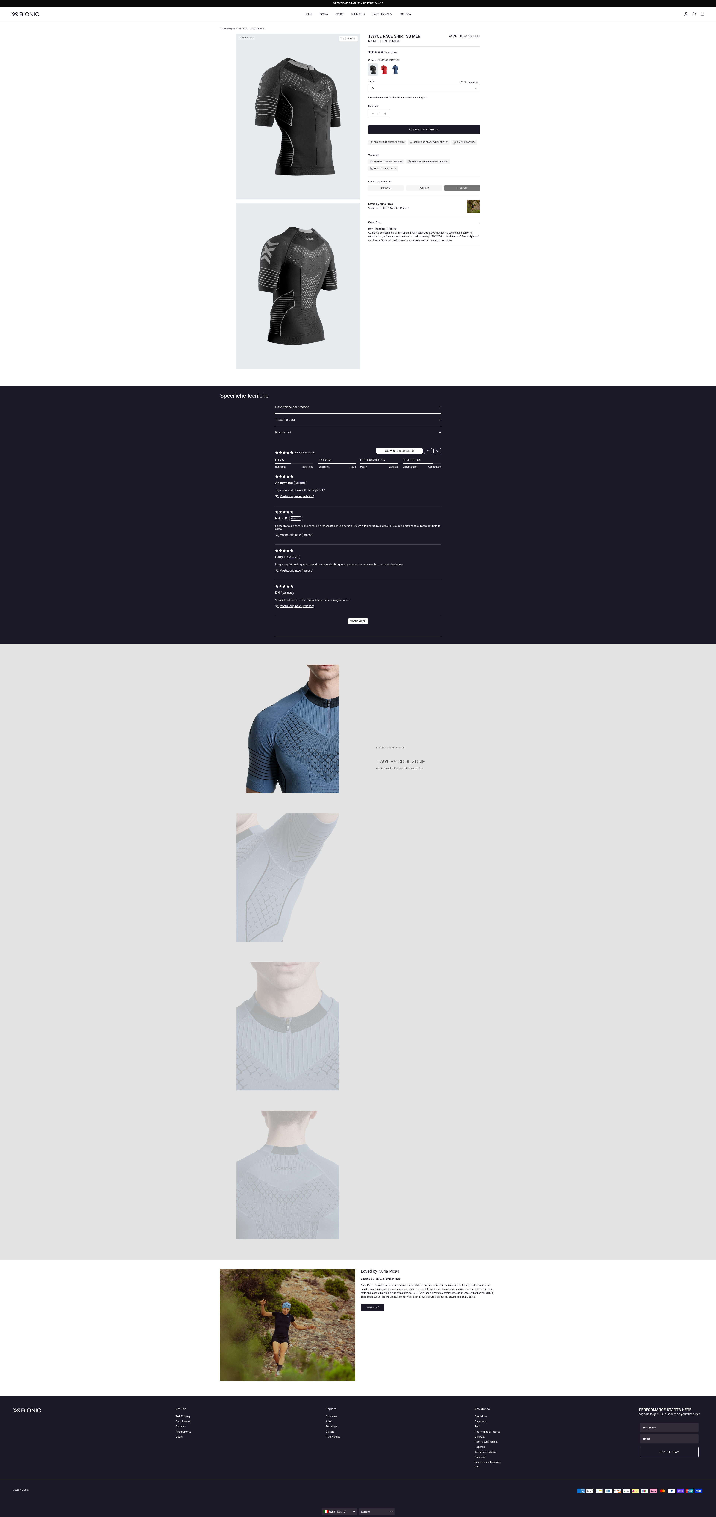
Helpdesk (480, 1447)
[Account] (685, 14)
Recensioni (283, 432)
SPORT (339, 14)
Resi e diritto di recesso (487, 1431)
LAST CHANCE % (382, 14)
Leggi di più (372, 1307)
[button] (376, 52)
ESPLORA (405, 14)
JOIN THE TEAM (669, 1452)
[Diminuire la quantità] (371, 113)
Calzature (181, 1426)
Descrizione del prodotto (292, 407)
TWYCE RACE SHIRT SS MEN (251, 29)
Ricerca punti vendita (486, 1441)
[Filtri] (428, 451)
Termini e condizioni (485, 1452)
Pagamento (481, 1421)
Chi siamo (331, 1416)
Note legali (480, 1457)
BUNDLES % (358, 14)
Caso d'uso (374, 222)
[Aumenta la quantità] (386, 113)
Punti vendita (333, 1436)
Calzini (179, 1436)
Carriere (330, 1431)
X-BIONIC (24, 1490)
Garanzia (479, 1436)
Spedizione (481, 1416)
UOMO (308, 14)
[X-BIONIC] (25, 14)
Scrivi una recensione (399, 450)
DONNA (324, 14)
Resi (477, 1426)
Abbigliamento (183, 1431)
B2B (477, 1467)
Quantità (373, 106)
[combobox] (339, 1511)
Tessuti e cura (285, 420)
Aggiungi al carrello (424, 129)
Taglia (371, 81)
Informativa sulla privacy (488, 1462)
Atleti (329, 1421)
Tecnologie (331, 1426)
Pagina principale (227, 29)
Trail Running (183, 1416)
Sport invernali (183, 1421)
